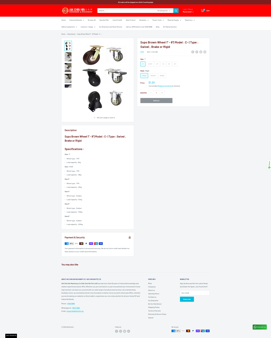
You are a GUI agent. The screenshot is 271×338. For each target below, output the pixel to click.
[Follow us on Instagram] (120, 331)
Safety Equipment (68, 27)
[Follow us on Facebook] (116, 331)
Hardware (142, 20)
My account (187, 12)
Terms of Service (154, 311)
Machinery (189, 20)
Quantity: (143, 93)
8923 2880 (76, 308)
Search (150, 318)
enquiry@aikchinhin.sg (74, 311)
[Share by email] (204, 51)
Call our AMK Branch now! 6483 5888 (139, 27)
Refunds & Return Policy (157, 314)
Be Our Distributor (155, 304)
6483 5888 (71, 304)
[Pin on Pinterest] (196, 51)
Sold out (156, 100)
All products (71, 34)
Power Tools (157, 20)
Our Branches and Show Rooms (110, 27)
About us (151, 290)
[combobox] (126, 10)
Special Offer (104, 20)
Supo (142, 52)
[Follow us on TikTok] (128, 331)
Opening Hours (153, 294)
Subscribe (187, 299)
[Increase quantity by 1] (162, 92)
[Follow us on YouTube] (124, 331)
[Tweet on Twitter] (200, 51)
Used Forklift (117, 20)
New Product (131, 20)
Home (63, 20)
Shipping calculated (164, 86)
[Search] (176, 10)
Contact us (152, 297)
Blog (157, 27)
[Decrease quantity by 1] (151, 92)
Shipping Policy (154, 307)
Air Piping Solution (170, 27)
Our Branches (153, 300)
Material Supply (173, 20)
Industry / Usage (87, 27)
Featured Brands (75, 20)
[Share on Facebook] (192, 51)
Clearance (152, 287)
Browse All (92, 20)
